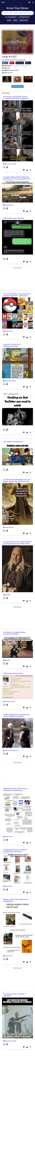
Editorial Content (24, 20)
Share (5, 63)
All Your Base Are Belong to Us (20, 65)
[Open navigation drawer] (33, 2)
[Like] (27, 170)
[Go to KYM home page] (3, 2)
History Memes (9, 205)
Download (20, 63)
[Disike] (24, 170)
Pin (12, 63)
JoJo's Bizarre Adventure (12, 750)
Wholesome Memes (10, 381)
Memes (15, 20)
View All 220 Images (17, 86)
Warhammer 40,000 (10, 164)
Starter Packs (8, 331)
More (28, 63)
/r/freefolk (7, 594)
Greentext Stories (10, 701)
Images (9, 20)
